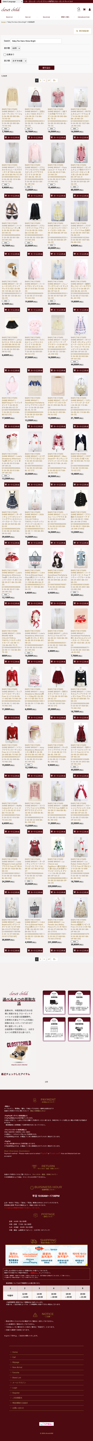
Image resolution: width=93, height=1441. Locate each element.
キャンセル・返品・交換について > (45, 1174)
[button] (78, 9)
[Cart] (84, 9)
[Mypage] (89, 9)
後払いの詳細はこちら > (38, 1111)
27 (49, 80)
